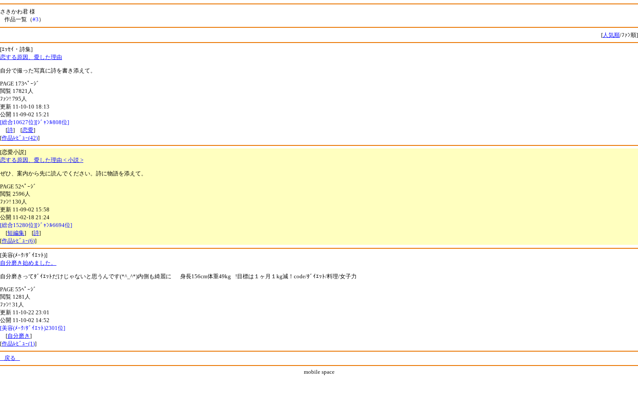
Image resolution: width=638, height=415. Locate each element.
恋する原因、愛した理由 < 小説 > (41, 160)
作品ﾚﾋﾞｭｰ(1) (18, 343)
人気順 (611, 35)
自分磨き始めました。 (28, 263)
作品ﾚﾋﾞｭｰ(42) (20, 138)
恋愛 (27, 130)
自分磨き (18, 336)
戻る (10, 358)
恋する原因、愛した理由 (31, 57)
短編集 (15, 233)
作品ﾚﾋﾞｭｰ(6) (18, 240)
